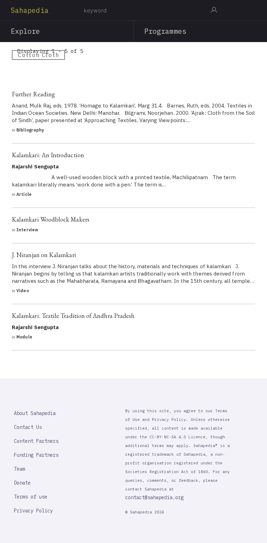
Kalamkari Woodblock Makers (50, 219)
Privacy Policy (33, 511)
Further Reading (33, 94)
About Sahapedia (35, 413)
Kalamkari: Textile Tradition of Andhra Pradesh (73, 316)
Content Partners (36, 441)
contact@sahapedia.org (154, 497)
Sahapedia (30, 10)
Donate (22, 483)
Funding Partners (36, 455)
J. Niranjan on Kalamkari (44, 255)
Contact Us (28, 427)
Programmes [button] (165, 31)
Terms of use (30, 497)
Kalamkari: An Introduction (48, 155)
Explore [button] (25, 31)
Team (19, 469)
